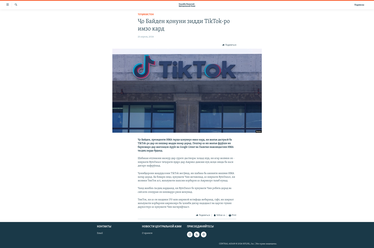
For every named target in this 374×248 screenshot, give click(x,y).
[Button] (229, 45)
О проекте (147, 233)
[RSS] (196, 234)
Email (100, 233)
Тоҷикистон (146, 14)
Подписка (359, 5)
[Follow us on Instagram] (190, 234)
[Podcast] (203, 234)
